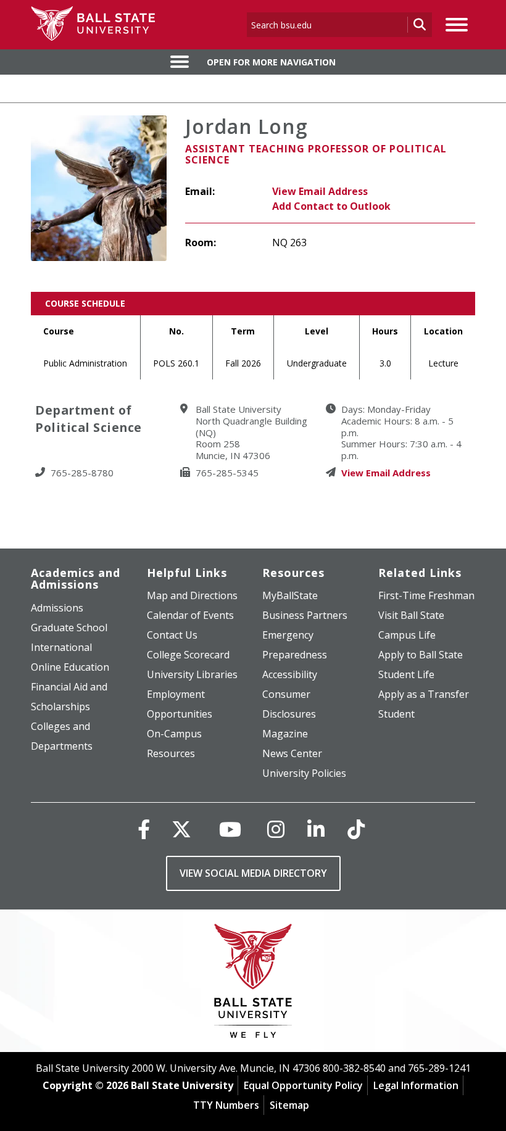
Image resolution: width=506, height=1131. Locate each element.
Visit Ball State (411, 615)
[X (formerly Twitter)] (181, 829)
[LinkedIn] (316, 829)
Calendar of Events (190, 615)
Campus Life (407, 635)
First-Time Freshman (426, 595)
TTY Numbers (226, 1105)
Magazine (285, 733)
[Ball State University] (253, 984)
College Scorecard (188, 654)
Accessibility (289, 674)
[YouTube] (230, 829)
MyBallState (290, 595)
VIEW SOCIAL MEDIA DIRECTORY (253, 873)
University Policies (304, 773)
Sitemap (289, 1105)
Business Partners (304, 615)
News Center (292, 753)
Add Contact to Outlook (331, 206)
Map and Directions (192, 595)
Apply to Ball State (420, 654)
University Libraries (192, 674)
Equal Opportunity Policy (303, 1085)
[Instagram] (275, 829)
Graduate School (69, 627)
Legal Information (415, 1085)
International (61, 647)
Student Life (406, 674)
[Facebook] (144, 829)
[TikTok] (356, 829)
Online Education (70, 667)
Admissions (57, 608)
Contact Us (172, 635)
